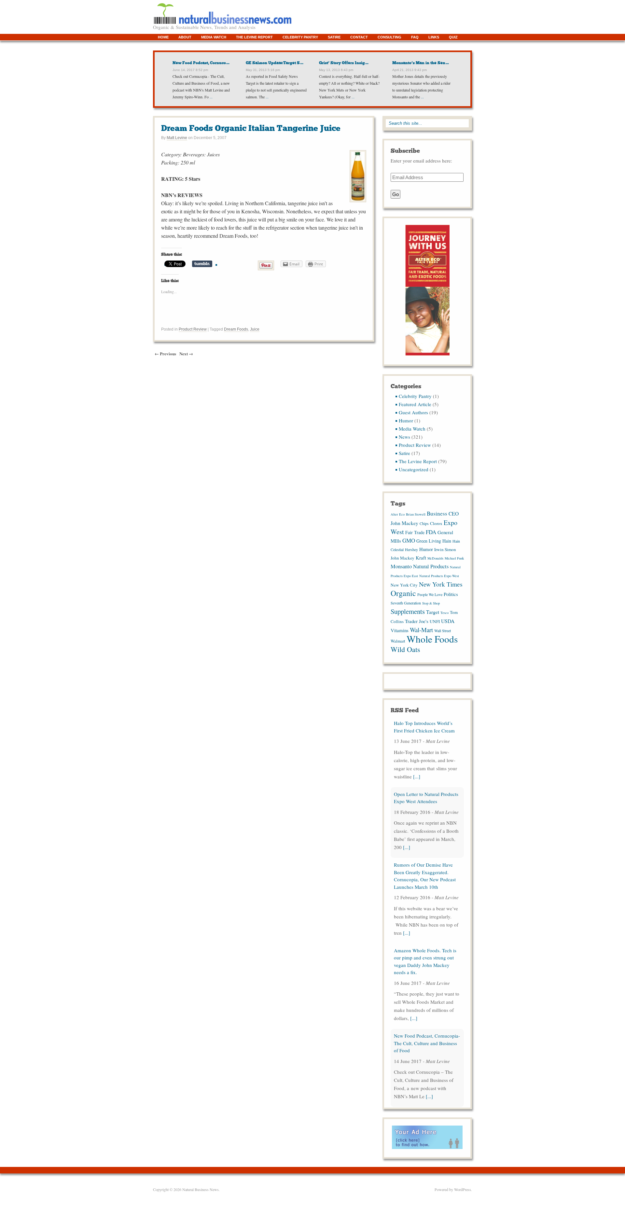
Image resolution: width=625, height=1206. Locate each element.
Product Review (193, 329)
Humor (406, 420)
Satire (334, 37)
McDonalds (435, 558)
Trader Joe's (416, 621)
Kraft (421, 557)
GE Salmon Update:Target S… (275, 63)
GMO (408, 540)
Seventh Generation (406, 602)
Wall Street (442, 630)
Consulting (389, 37)
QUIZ (453, 37)
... (211, 96)
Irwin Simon (445, 549)
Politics (451, 594)
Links (433, 37)
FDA (431, 532)
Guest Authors (413, 412)
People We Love (429, 594)
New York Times (441, 584)
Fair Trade (414, 532)
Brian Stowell (415, 514)
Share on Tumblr (202, 264)
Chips (424, 523)
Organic (403, 593)
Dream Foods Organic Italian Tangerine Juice (250, 128)
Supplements (408, 611)
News (404, 436)
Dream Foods (236, 329)
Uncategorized (413, 469)
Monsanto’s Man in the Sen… (420, 63)
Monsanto (401, 566)
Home (163, 37)
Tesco (444, 612)
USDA (447, 620)
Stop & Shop (431, 603)
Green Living (428, 541)
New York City (404, 585)
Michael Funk (454, 558)
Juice (254, 329)
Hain (446, 541)
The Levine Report (254, 37)
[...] (416, 776)
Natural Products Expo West (439, 576)
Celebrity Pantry (300, 37)
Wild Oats (405, 649)
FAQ (415, 37)
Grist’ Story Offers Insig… (344, 63)
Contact (359, 37)
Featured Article (415, 404)
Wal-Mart (421, 630)
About (184, 37)
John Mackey (402, 558)
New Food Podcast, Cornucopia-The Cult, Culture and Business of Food (427, 1043)
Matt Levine (177, 137)
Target (432, 611)
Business (437, 513)
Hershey (411, 549)
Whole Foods (432, 638)
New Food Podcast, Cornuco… (201, 63)
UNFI (435, 621)
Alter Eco (398, 514)
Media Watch (213, 37)
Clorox (436, 523)
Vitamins (400, 630)
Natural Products (431, 566)
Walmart (398, 641)
